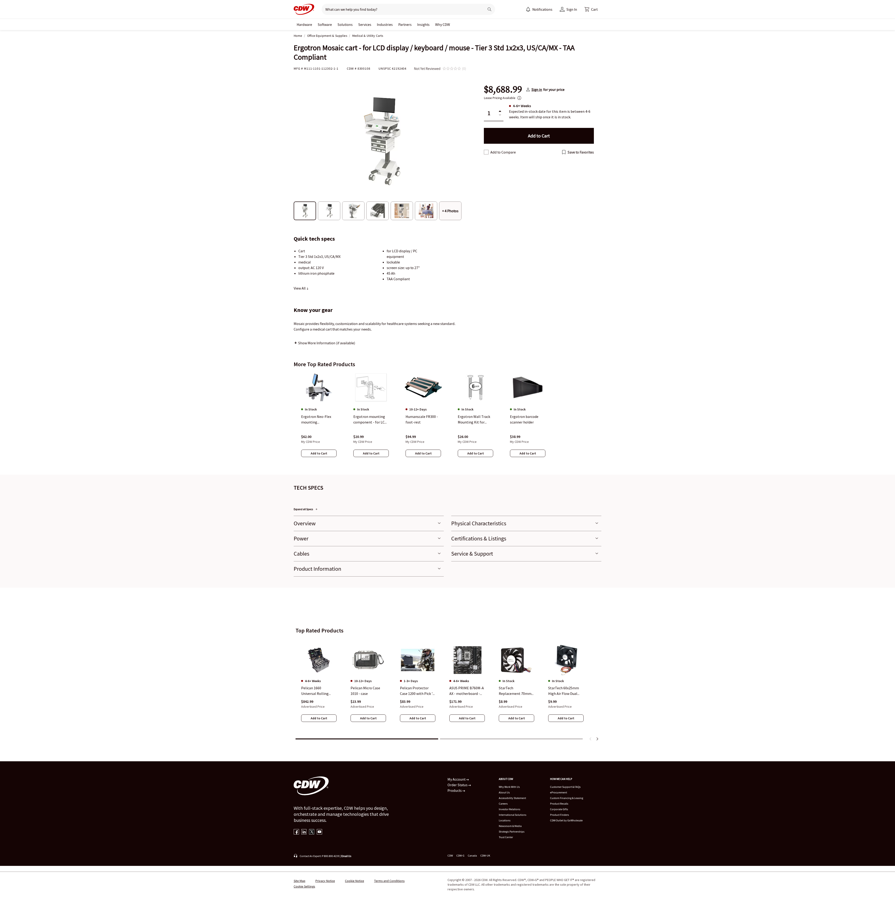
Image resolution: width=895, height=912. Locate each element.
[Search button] (489, 9)
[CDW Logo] (304, 9)
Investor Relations (509, 809)
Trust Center (506, 837)
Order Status (458, 784)
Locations (504, 820)
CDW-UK (485, 855)
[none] (304, 24)
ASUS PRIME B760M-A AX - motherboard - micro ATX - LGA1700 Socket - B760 (466, 691)
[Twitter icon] (311, 832)
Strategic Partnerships (511, 831)
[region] (447, 419)
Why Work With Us (509, 787)
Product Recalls (559, 803)
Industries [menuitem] (385, 24)
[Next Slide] (597, 739)
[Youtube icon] (319, 832)
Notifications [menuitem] (542, 9)
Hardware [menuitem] (304, 24)
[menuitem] (528, 9)
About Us (504, 792)
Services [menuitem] (364, 24)
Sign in (536, 89)
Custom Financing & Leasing (566, 798)
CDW (450, 855)
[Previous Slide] (590, 739)
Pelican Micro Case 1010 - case (365, 691)
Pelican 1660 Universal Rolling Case (315, 691)
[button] (591, 9)
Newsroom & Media (510, 826)
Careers (503, 803)
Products (455, 790)
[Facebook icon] (296, 832)
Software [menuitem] (325, 24)
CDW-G (460, 855)
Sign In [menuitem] (571, 9)
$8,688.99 (503, 89)
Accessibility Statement (512, 798)
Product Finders (559, 814)
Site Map (299, 881)
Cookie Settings (304, 886)
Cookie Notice (354, 881)
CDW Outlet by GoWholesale (566, 820)
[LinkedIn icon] (304, 832)
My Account (457, 779)
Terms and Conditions (389, 881)
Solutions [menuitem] (345, 24)
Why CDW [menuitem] (442, 24)
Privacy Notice (325, 881)
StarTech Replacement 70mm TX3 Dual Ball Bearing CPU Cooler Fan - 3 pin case (516, 691)
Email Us (346, 856)
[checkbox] (486, 152)
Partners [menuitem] (405, 24)
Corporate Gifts (559, 809)
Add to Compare (503, 152)
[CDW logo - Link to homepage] (304, 9)
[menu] (539, 9)
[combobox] (401, 9)
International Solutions (512, 814)
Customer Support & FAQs (565, 787)
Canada (472, 855)
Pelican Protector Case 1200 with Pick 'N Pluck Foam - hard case (417, 691)
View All (300, 288)
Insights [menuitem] (423, 24)
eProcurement (558, 792)
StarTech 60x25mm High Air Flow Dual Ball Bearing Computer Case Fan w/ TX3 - (566, 691)
